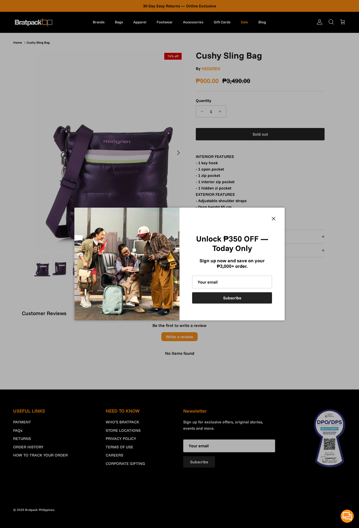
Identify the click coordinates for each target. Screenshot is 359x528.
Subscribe (232, 297)
